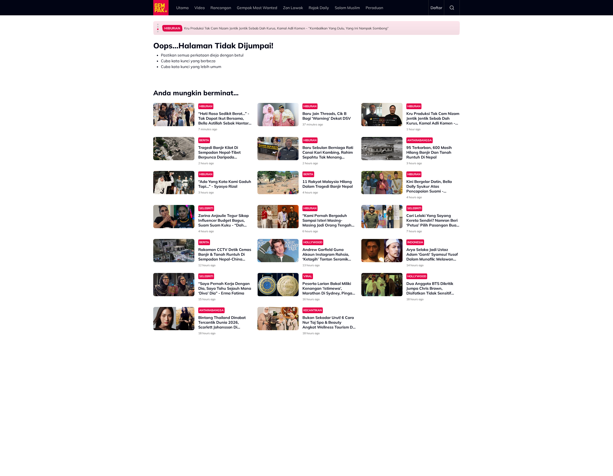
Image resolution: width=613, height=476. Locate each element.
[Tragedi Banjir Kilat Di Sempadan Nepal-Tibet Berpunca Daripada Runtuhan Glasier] (173, 148)
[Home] (161, 7)
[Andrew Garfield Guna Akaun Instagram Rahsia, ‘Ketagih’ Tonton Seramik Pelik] (278, 250)
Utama (182, 7)
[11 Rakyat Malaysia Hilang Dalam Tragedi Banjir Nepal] (278, 182)
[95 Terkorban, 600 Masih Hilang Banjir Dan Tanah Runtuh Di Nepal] (382, 148)
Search (452, 7)
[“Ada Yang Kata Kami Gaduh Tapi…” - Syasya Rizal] (173, 182)
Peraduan (374, 7)
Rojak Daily (319, 7)
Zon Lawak (293, 7)
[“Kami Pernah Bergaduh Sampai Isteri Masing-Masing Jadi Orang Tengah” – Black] (278, 216)
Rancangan (220, 7)
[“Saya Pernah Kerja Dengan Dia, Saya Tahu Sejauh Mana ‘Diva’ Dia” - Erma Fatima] (173, 284)
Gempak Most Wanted (257, 7)
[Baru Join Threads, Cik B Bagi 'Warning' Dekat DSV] (278, 114)
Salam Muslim (347, 7)
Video (199, 7)
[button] (158, 24)
